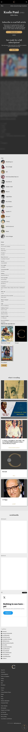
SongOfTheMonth (6, 648)
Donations (3, 672)
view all (4, 365)
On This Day (3, 712)
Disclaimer (3, 685)
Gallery (2, 678)
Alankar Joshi (9, 186)
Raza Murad (9, 181)
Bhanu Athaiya (11, 287)
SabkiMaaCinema (5, 641)
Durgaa (17, 343)
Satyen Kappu (9, 236)
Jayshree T (8, 211)
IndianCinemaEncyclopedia (7, 643)
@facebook (3, 555)
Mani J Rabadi (4, 287)
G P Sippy (4, 499)
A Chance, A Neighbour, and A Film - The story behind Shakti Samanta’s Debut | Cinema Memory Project (13, 442)
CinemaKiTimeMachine (7, 646)
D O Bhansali (3, 318)
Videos (2, 690)
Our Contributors (4, 714)
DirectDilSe (4, 644)
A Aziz (2, 293)
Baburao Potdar (4, 313)
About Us (3, 670)
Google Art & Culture (5, 710)
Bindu (7, 231)
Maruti (7, 191)
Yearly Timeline (4, 705)
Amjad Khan (9, 196)
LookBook (4, 658)
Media (2, 680)
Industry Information (5, 700)
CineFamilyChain (5, 654)
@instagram (3, 519)
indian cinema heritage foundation (18, 6)
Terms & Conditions (5, 676)
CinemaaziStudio (5, 650)
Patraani (4, 471)
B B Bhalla (3, 267)
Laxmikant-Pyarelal (5, 258)
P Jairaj (7, 221)
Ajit (7, 171)
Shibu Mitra (14, 15)
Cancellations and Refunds (6, 718)
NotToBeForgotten (6, 637)
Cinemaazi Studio (4, 702)
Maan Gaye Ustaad (5, 343)
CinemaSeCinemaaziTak (7, 633)
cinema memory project (14, 447)
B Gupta (3, 254)
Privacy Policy (4, 716)
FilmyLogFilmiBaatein (6, 652)
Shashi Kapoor (9, 161)
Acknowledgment (4, 674)
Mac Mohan (9, 201)
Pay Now (14, 49)
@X (2, 592)
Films (2, 696)
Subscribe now (14, 32)
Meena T (8, 216)
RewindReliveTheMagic (7, 639)
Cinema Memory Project (6, 692)
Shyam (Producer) (5, 275)
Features (2, 688)
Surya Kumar (4, 279)
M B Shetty (3, 283)
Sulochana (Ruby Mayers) (12, 176)
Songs (2, 698)
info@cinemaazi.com (17, 723)
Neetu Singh (9, 166)
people (14, 504)
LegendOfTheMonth (6, 656)
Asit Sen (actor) (10, 226)
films (2, 6)
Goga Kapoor (9, 206)
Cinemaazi (4, 631)
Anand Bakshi (4, 263)
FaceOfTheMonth (5, 635)
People (2, 694)
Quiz (2, 682)
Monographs (3, 708)
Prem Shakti (4, 362)
